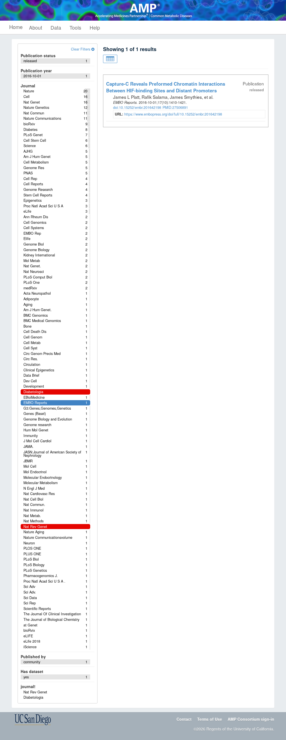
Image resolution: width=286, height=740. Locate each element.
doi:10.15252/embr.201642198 (137, 107)
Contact (184, 719)
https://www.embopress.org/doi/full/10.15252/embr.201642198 (173, 114)
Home (16, 26)
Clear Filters (81, 49)
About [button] (35, 27)
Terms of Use (209, 719)
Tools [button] (75, 27)
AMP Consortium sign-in (251, 719)
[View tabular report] (110, 59)
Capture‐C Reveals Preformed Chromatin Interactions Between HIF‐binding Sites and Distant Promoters (165, 87)
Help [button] (95, 27)
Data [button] (56, 27)
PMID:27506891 (175, 107)
